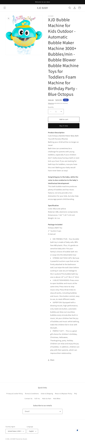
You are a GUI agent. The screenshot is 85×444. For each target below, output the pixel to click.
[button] (4, 7)
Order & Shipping (47, 394)
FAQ (75, 394)
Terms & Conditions (32, 394)
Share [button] (52, 360)
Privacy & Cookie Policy (14, 394)
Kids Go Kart (46, 399)
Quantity (51, 107)
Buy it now (64, 126)
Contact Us (28, 399)
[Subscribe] (59, 411)
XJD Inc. (37, 399)
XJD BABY (12, 439)
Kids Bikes (56, 399)
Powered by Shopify (21, 439)
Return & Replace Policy (63, 394)
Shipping (51, 103)
